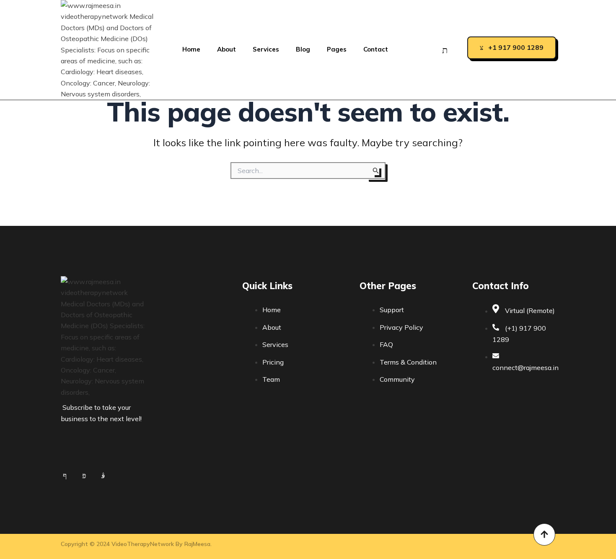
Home (191, 49)
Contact (375, 49)
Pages (337, 49)
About (226, 49)
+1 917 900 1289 (516, 47)
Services (266, 49)
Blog (303, 49)
